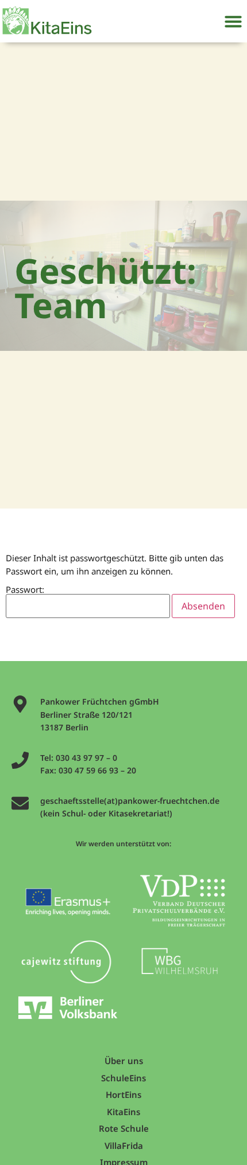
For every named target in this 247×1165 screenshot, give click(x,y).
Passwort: (25, 590)
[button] (233, 21)
